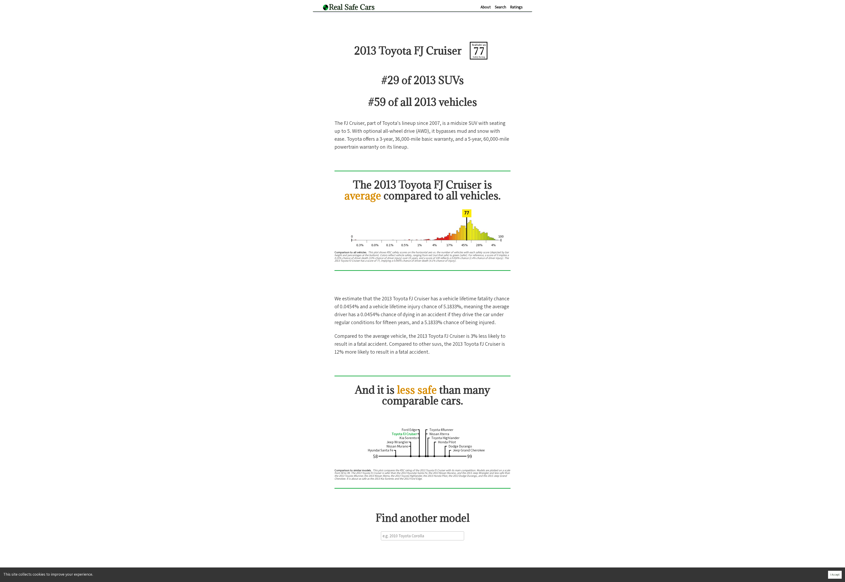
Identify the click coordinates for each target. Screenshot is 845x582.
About (486, 6)
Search (500, 6)
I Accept (834, 574)
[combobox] (422, 535)
